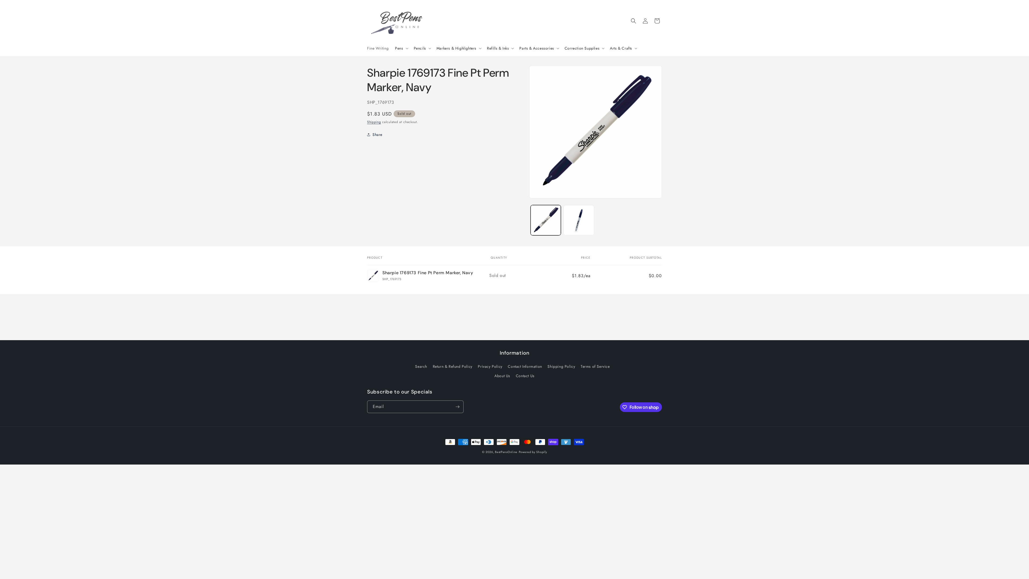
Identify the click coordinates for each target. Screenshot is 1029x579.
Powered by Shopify (533, 452)
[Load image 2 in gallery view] (579, 220)
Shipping (374, 122)
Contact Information (525, 366)
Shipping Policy (561, 366)
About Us (502, 375)
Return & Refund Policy (452, 366)
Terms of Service (595, 366)
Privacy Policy (490, 366)
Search (421, 366)
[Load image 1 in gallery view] (546, 220)
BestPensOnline (506, 452)
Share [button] (377, 134)
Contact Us (525, 375)
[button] (401, 48)
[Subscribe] (457, 406)
